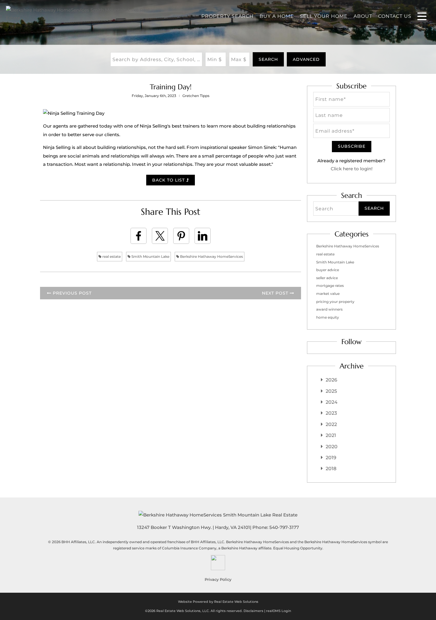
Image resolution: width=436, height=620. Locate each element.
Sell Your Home (324, 16)
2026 (331, 380)
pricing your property (335, 301)
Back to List (169, 180)
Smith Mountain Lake (150, 256)
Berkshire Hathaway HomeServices (211, 256)
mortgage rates (330, 285)
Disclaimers (253, 611)
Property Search (227, 16)
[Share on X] (160, 236)
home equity (327, 317)
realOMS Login (278, 611)
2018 (331, 468)
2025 (331, 391)
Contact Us (394, 16)
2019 (331, 457)
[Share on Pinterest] (181, 236)
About (363, 16)
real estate (111, 256)
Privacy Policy (218, 579)
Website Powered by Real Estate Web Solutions (218, 602)
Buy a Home (277, 16)
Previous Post (71, 293)
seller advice (327, 278)
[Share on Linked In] (203, 236)
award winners (329, 309)
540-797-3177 (284, 527)
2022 (331, 424)
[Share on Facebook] (139, 236)
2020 (332, 446)
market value (328, 293)
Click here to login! (352, 168)
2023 (331, 413)
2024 (332, 402)
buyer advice (327, 270)
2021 (331, 435)
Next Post (276, 293)
